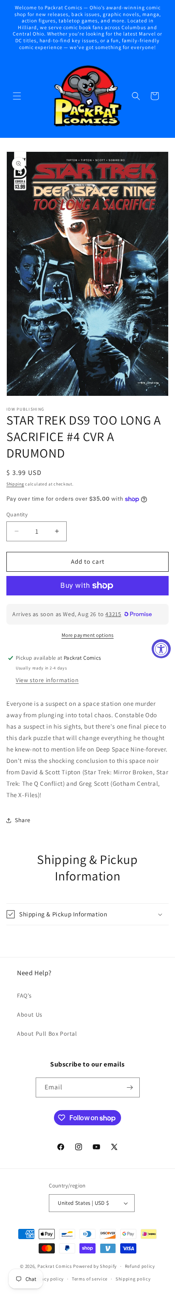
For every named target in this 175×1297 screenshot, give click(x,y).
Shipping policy (133, 1279)
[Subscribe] (130, 1087)
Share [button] (23, 820)
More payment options (88, 635)
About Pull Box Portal (47, 1033)
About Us (29, 1014)
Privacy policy (48, 1279)
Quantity (17, 514)
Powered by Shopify (95, 1266)
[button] (17, 96)
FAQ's (24, 995)
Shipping (15, 484)
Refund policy (140, 1266)
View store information (47, 680)
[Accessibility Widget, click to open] (161, 648)
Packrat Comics (54, 1266)
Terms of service (89, 1279)
